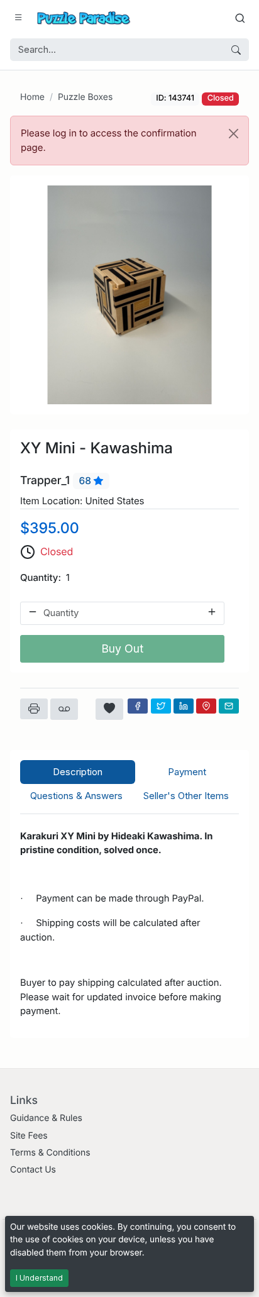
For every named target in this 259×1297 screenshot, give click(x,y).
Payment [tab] (187, 772)
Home (32, 97)
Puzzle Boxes (85, 97)
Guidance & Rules (46, 1118)
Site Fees (29, 1135)
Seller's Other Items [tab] (186, 796)
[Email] (229, 706)
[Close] (233, 133)
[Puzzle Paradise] (83, 18)
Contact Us (33, 1169)
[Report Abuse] (64, 709)
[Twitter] (161, 706)
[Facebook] (138, 706)
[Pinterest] (206, 706)
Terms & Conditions (50, 1152)
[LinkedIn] (184, 706)
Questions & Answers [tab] (76, 796)
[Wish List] (109, 709)
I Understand (39, 1278)
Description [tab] (77, 772)
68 (86, 481)
